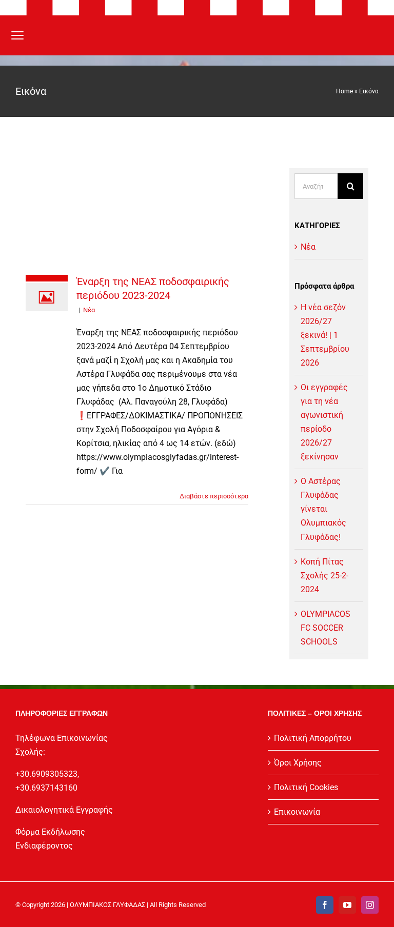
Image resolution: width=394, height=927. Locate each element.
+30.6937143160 (46, 788)
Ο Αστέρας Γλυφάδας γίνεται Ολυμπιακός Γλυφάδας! (323, 508)
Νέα (89, 310)
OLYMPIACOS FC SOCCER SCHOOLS (325, 628)
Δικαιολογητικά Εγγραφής (64, 810)
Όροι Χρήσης (298, 763)
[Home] (197, 35)
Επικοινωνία (297, 812)
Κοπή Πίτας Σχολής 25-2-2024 (324, 575)
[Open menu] (17, 35)
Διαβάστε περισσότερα (214, 496)
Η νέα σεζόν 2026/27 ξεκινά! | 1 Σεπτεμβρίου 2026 (325, 335)
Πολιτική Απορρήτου (312, 738)
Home (344, 91)
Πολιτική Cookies (306, 787)
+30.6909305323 (46, 774)
